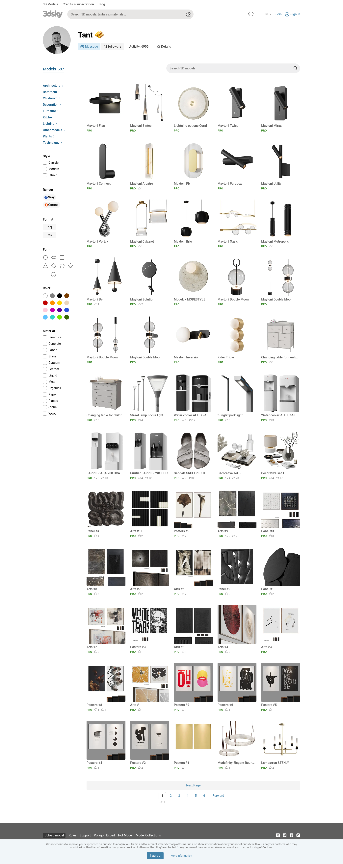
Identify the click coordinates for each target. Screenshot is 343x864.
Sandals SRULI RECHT (190, 473)
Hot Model (125, 835)
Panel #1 (267, 589)
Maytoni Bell (95, 299)
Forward (218, 796)
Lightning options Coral (190, 126)
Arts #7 (135, 589)
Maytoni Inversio (186, 357)
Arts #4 (223, 647)
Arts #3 (179, 647)
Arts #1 (135, 705)
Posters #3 (138, 647)
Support (85, 835)
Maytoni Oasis (228, 241)
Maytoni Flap (96, 126)
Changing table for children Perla (105, 415)
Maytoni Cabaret (142, 241)
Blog (102, 4)
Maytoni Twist (228, 126)
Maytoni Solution (142, 299)
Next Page (193, 785)
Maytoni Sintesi (141, 126)
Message (91, 46)
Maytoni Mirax (271, 126)
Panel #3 (267, 531)
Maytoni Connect (99, 183)
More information (181, 855)
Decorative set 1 (272, 473)
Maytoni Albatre (141, 183)
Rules (72, 835)
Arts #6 (179, 589)
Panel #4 (93, 531)
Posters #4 (94, 763)
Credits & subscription (78, 4)
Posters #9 (181, 531)
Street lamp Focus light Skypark (149, 415)
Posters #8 (94, 705)
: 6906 (138, 46)
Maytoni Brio (183, 241)
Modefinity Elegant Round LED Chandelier (236, 763)
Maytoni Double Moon (233, 299)
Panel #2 (224, 589)
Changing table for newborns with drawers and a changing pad (280, 357)
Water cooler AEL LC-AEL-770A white (280, 415)
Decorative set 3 (229, 473)
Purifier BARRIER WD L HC (149, 473)
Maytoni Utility (271, 183)
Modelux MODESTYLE (189, 299)
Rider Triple (226, 357)
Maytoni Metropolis (275, 241)
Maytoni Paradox (230, 183)
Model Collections (148, 835)
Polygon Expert (104, 835)
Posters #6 (225, 705)
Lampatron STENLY (275, 763)
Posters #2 (138, 763)
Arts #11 (136, 531)
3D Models (50, 4)
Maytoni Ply (182, 183)
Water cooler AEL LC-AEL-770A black (192, 415)
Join (279, 14)
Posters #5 (269, 705)
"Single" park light (230, 415)
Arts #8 (92, 589)
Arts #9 (223, 531)
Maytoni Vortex (97, 241)
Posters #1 (181, 763)
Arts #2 (92, 647)
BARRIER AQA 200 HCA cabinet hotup (105, 473)
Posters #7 (181, 705)
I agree (155, 855)
